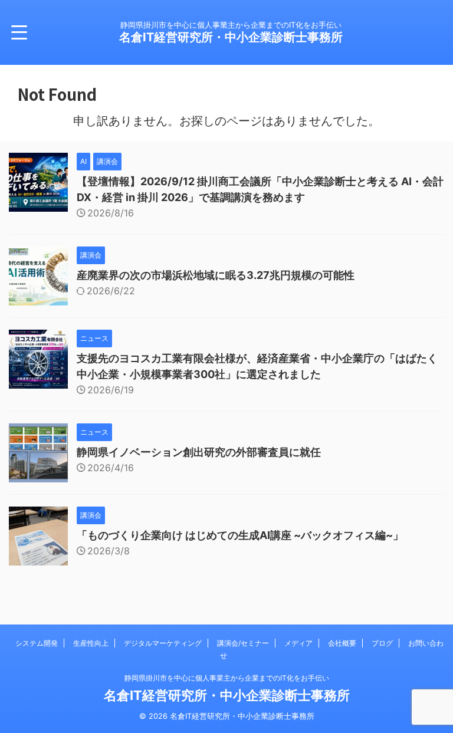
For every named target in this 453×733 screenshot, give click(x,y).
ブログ (382, 643)
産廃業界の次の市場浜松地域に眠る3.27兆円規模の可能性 (215, 275)
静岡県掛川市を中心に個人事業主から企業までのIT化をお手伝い (226, 677)
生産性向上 (91, 643)
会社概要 (342, 643)
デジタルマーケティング (163, 643)
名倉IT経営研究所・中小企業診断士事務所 (231, 37)
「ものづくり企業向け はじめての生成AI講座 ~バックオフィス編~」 (240, 535)
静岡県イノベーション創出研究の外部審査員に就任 (199, 452)
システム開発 (36, 643)
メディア (298, 643)
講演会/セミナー (243, 643)
